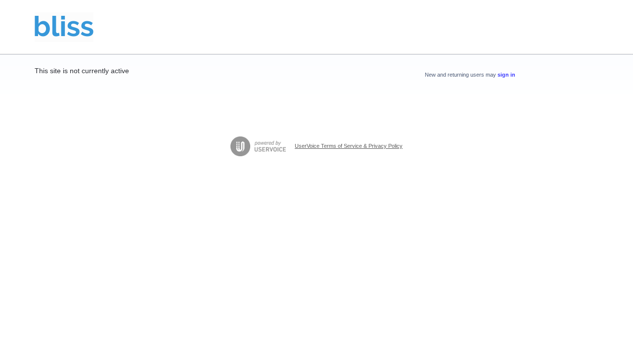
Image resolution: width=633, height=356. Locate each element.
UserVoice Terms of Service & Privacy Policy (349, 146)
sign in (506, 75)
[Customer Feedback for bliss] (64, 27)
